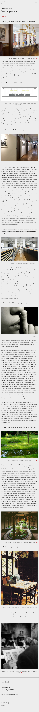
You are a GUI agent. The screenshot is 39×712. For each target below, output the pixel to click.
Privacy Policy (5, 702)
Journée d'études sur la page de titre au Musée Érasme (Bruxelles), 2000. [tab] (19, 672)
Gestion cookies (5, 704)
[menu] (36, 2)
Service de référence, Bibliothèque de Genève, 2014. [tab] (22, 58)
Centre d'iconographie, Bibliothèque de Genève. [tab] (23, 263)
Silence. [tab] (34, 336)
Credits (3, 705)
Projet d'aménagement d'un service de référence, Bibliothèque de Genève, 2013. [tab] (19, 104)
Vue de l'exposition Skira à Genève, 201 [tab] (25, 163)
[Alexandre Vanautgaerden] (3, 3)
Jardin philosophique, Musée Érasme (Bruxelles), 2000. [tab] (21, 460)
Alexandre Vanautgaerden (9, 10)
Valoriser (3, 16)
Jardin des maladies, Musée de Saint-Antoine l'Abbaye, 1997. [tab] (20, 542)
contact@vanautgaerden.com (9, 694)
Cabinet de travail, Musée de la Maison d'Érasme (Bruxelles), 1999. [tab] (19, 607)
